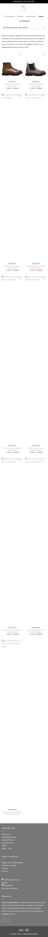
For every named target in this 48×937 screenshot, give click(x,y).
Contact (5, 871)
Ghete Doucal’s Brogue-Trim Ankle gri (12, 267)
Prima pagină (10, 16)
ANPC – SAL (7, 848)
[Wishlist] (45, 7)
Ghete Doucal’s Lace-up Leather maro (12, 85)
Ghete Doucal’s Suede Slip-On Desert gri (12, 449)
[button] (3, 8)
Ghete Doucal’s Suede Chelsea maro (35, 85)
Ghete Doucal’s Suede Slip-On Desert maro (35, 267)
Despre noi (6, 834)
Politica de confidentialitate (12, 863)
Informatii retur (8, 843)
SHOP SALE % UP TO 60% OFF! (24, 1)
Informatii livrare (8, 840)
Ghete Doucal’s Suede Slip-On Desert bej (12, 631)
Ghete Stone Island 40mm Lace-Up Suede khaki (12, 813)
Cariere (4, 868)
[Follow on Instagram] (8, 920)
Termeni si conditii (9, 865)
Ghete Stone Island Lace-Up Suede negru (35, 631)
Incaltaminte (31, 16)
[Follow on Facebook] (4, 920)
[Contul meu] (38, 7)
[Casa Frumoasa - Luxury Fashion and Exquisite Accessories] (24, 7)
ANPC (4, 846)
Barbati (20, 16)
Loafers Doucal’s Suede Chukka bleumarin (36, 449)
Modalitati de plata (9, 837)
